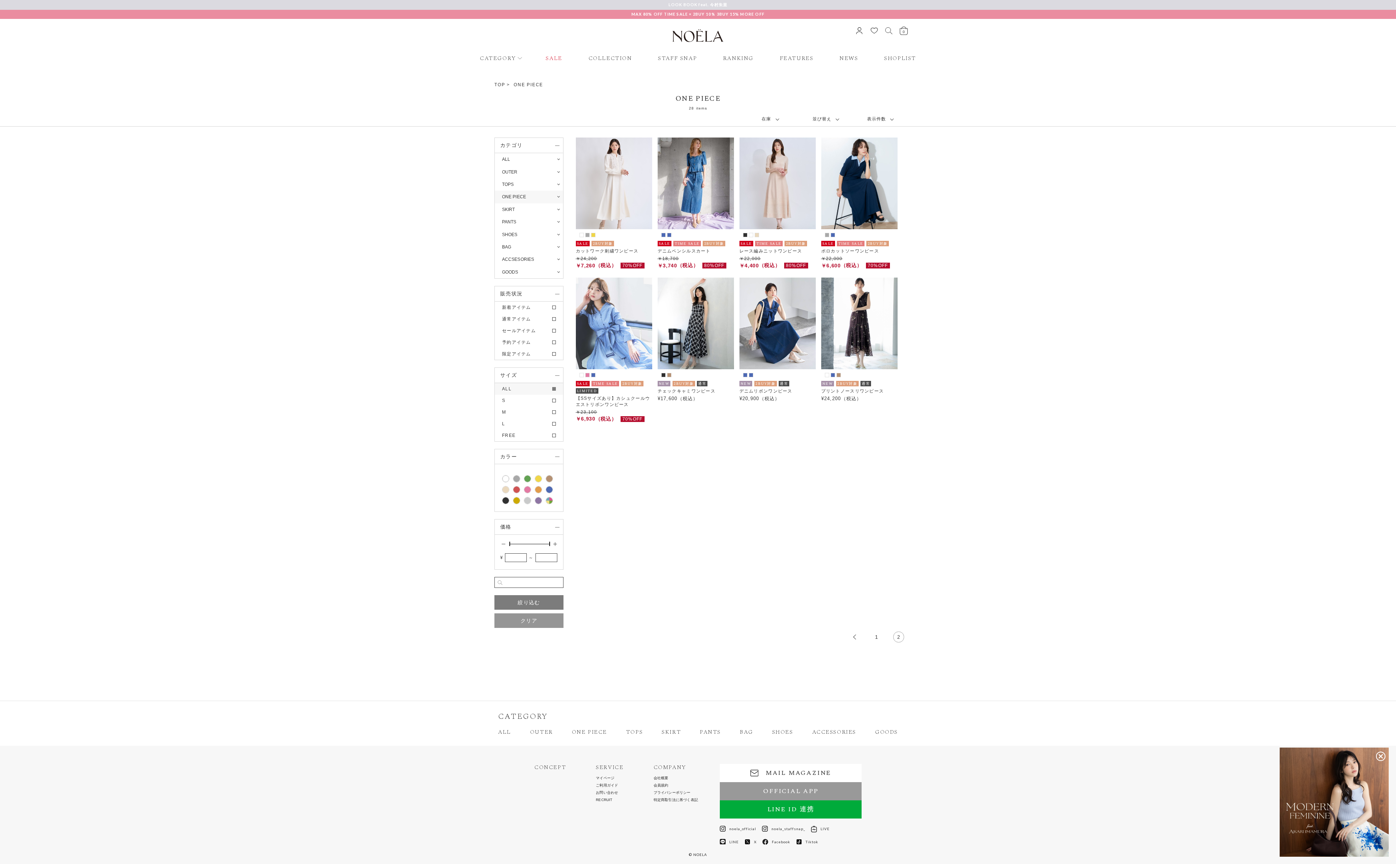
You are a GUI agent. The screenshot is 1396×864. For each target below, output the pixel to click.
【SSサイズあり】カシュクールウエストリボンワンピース (613, 401)
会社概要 (661, 778)
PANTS (710, 732)
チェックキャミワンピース (687, 391)
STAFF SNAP (677, 58)
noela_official (742, 829)
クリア (529, 621)
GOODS (886, 732)
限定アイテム (516, 354)
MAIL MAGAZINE (798, 773)
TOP (499, 84)
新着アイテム (516, 307)
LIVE (825, 829)
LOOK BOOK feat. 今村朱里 (698, 4)
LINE (734, 842)
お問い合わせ (607, 793)
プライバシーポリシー (672, 793)
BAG (746, 732)
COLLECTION (610, 58)
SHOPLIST (900, 58)
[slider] (509, 544)
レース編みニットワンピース (770, 251)
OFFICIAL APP (790, 791)
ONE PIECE (528, 84)
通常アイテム (516, 319)
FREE (509, 435)
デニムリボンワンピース (766, 391)
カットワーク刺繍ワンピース (607, 251)
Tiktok (812, 842)
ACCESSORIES (834, 732)
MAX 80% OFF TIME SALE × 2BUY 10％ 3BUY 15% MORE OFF (698, 14)
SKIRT (671, 732)
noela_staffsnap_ (788, 829)
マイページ (605, 778)
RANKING (738, 58)
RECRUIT (604, 800)
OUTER (541, 732)
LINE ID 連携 (790, 809)
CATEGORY (498, 58)
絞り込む (529, 602)
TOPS (634, 732)
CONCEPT (550, 767)
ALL (506, 159)
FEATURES (797, 58)
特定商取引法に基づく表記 (676, 800)
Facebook (781, 842)
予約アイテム (516, 342)
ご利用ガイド (607, 785)
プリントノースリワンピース (852, 391)
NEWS (848, 58)
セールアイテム (519, 330)
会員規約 (661, 785)
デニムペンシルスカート (684, 251)
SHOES (782, 732)
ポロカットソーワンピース (850, 251)
